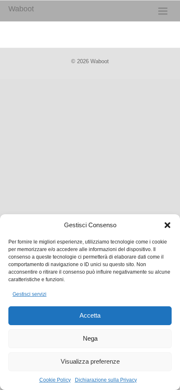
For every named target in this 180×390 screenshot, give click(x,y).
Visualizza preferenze (90, 361)
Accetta (90, 315)
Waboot (21, 9)
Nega (90, 338)
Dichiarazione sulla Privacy (106, 380)
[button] (167, 225)
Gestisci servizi (29, 294)
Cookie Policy (55, 380)
